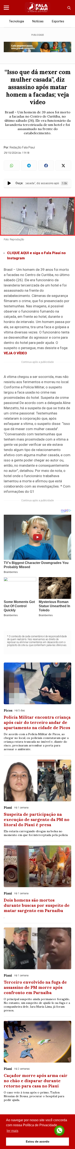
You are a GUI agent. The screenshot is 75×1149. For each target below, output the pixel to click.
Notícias (38, 21)
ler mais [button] (12, 1131)
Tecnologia (16, 21)
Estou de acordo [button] (37, 1141)
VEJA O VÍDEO (15, 353)
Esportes (58, 21)
